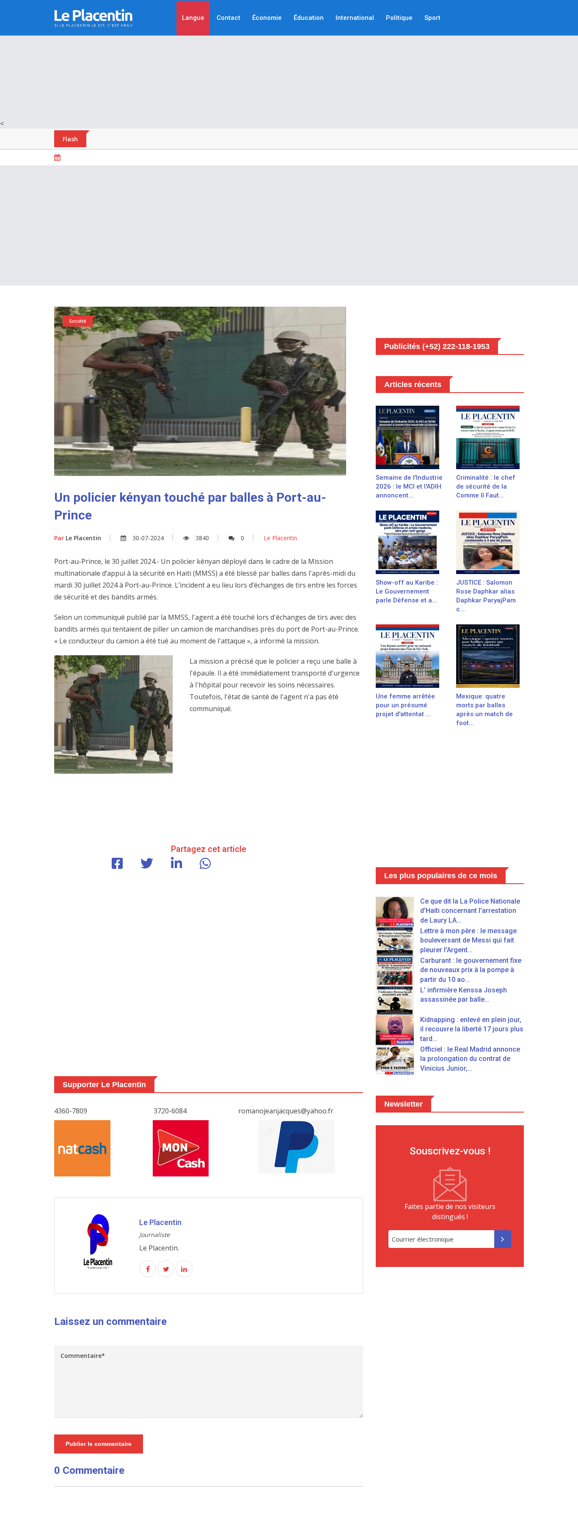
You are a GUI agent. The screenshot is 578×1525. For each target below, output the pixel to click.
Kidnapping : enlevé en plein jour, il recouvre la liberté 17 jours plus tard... (471, 1029)
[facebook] (148, 1269)
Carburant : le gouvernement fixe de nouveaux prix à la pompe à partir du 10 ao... (470, 970)
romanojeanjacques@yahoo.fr (285, 1111)
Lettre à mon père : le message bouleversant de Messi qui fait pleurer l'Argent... (468, 940)
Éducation (309, 18)
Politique (399, 18)
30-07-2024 (148, 538)
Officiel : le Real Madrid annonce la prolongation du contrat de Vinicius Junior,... (470, 1058)
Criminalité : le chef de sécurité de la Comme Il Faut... (485, 486)
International (355, 18)
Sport (432, 18)
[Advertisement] (289, 59)
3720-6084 (170, 1111)
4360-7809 (70, 1111)
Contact (228, 18)
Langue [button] (193, 18)
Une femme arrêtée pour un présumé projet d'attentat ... (405, 705)
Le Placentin (77, 538)
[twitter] (166, 1269)
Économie (267, 18)
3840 (202, 538)
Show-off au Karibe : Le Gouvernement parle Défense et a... (407, 591)
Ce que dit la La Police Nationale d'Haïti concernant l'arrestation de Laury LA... (470, 910)
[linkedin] (184, 1269)
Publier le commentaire (99, 1443)
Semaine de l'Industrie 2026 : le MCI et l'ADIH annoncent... (409, 486)
